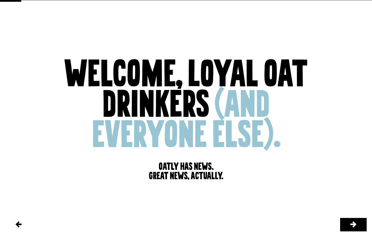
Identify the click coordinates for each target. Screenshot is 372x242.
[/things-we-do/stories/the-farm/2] (18, 224)
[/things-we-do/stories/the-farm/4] (353, 224)
